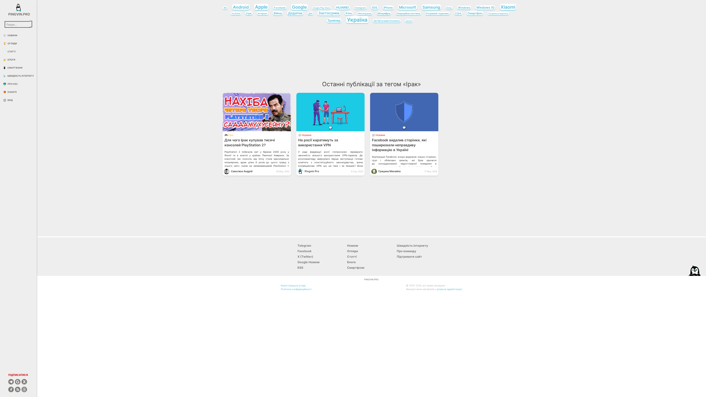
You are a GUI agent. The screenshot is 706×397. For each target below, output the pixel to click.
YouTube (235, 13)
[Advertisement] (371, 53)
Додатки (295, 13)
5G (225, 8)
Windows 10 (485, 7)
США (458, 13)
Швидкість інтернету (18, 75)
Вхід (8, 100)
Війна (278, 13)
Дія (310, 13)
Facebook (280, 7)
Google (299, 7)
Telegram (304, 245)
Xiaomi (508, 7)
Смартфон (475, 13)
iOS (374, 7)
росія (409, 21)
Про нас (10, 84)
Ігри (249, 13)
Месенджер (364, 13)
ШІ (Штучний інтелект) (387, 20)
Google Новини (308, 262)
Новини (10, 35)
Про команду (406, 251)
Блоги (9, 59)
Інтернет (263, 13)
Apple (261, 7)
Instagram (360, 8)
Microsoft (407, 7)
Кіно (349, 13)
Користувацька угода (293, 285)
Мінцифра (383, 13)
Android (241, 7)
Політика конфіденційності (296, 289)
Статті (9, 51)
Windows (464, 7)
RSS (300, 267)
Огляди (10, 43)
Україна (357, 20)
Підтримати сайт (409, 256)
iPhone (388, 7)
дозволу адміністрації (449, 289)
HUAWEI (342, 7)
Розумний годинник (437, 13)
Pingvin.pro (18, 14)
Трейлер (334, 20)
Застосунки (328, 13)
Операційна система (408, 13)
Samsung (431, 7)
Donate (10, 92)
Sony (449, 8)
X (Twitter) (305, 256)
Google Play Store (321, 8)
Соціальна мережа (498, 13)
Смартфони (12, 67)
